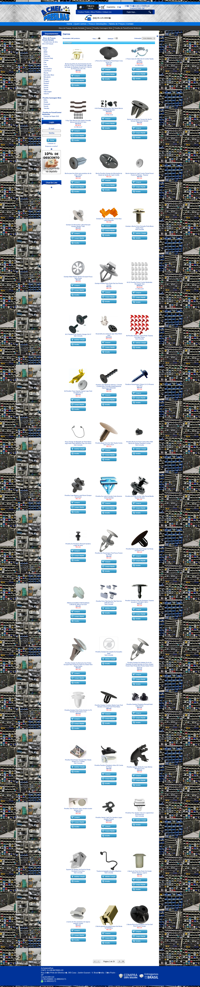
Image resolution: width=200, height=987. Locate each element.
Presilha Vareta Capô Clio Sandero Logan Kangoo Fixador (109, 818)
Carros (88, 28)
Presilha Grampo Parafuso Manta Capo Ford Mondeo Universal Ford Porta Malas (109, 706)
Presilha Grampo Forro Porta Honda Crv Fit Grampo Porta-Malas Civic (78, 711)
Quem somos (80, 24)
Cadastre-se (51, 143)
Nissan (46, 79)
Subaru (46, 85)
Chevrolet (47, 56)
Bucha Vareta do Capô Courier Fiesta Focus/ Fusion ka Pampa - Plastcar (140, 174)
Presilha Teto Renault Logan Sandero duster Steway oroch (78, 809)
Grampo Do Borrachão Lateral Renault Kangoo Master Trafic (78, 225)
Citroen (46, 60)
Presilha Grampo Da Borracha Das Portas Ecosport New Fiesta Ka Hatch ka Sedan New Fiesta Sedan (78, 664)
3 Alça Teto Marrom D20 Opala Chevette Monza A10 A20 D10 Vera (78, 121)
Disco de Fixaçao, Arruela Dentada (71, 28)
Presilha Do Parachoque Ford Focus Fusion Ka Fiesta (109, 554)
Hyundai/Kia (48, 69)
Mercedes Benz (49, 75)
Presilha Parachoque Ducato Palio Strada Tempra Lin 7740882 (78, 760)
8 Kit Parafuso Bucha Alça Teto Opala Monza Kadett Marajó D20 (109, 109)
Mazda (46, 73)
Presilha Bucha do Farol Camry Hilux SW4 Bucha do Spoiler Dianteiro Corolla (139, 442)
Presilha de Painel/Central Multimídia (127, 28)
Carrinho (111, 7)
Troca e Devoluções (97, 24)
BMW (45, 52)
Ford (45, 64)
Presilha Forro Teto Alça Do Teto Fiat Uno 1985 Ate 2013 (109, 602)
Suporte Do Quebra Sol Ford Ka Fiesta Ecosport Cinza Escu (78, 870)
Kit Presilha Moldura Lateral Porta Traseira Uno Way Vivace (139, 336)
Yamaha (46, 108)
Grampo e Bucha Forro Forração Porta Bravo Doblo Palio (139, 227)
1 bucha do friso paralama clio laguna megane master (78, 922)
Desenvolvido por (95, 986)
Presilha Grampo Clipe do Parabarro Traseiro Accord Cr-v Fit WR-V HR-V (139, 601)
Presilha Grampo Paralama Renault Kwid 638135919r (140, 705)
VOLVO (46, 94)
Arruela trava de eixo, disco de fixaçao (50, 43)
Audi (45, 50)
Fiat (45, 62)
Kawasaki (47, 104)
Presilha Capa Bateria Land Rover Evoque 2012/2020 (78, 496)
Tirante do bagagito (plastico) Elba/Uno (109, 871)
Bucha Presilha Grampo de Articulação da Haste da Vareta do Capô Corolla (109, 174)
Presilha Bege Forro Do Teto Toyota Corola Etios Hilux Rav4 (108, 444)
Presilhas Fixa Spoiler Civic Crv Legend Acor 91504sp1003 (139, 813)
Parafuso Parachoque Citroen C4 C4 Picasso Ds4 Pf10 (139, 385)
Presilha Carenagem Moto (102, 28)
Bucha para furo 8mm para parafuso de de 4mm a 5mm (78, 174)
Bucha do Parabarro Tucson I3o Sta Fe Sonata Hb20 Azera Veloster (139, 120)
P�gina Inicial (90, 7)
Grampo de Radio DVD (51, 116)
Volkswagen (48, 92)
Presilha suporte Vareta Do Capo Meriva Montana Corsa (139, 767)
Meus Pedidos (96, 12)
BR (108, 986)
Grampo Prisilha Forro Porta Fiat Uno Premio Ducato (109, 284)
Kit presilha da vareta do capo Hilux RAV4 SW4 (109, 334)
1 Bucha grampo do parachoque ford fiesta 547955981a (108, 927)
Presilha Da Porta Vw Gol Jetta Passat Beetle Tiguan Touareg (139, 497)
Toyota (46, 89)
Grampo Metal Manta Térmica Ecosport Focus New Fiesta (78, 277)
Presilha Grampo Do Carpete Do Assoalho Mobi (108, 652)
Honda (46, 66)
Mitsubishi (47, 77)
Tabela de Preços (117, 24)
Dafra (45, 100)
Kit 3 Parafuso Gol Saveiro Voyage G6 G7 (78, 334)
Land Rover (47, 71)
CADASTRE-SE (137, 8)
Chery (46, 54)
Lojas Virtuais (104, 986)
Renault (46, 83)
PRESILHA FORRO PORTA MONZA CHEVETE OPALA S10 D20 (78, 603)
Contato (129, 24)
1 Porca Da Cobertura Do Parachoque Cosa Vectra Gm (109, 61)
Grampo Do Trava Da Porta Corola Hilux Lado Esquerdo (109, 219)
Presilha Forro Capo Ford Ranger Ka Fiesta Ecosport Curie (139, 549)
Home (69, 24)
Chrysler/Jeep (48, 58)
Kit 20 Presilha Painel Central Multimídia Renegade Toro (139, 283)
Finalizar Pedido (84, 12)
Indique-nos (107, 12)
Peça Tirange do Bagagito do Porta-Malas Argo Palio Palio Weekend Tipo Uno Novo (78, 442)
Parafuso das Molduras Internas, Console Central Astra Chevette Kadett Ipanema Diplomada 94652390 (109, 386)
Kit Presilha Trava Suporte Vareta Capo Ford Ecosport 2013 (78, 392)
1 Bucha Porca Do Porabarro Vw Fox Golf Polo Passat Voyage (140, 925)
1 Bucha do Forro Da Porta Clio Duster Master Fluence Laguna (139, 872)
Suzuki (46, 87)
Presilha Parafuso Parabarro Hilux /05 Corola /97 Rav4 (109, 766)
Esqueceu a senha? (51, 146)
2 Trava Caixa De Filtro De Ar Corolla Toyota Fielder (139, 59)
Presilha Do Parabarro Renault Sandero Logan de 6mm (78, 544)
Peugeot (46, 81)
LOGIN (143, 6)
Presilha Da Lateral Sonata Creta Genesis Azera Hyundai (109, 497)
